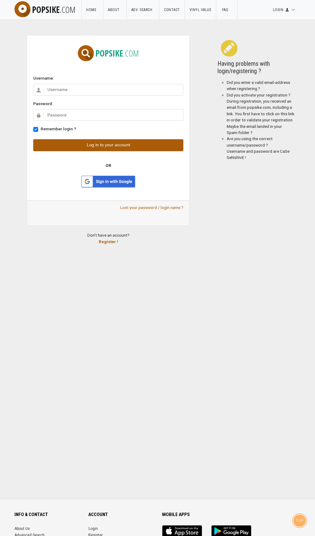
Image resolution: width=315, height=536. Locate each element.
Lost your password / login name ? (151, 207)
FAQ (227, 10)
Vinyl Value (200, 10)
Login (93, 528)
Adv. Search (143, 10)
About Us (22, 528)
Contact (172, 10)
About (115, 10)
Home (92, 10)
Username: (43, 78)
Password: (43, 103)
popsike (53, 9)
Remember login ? (58, 128)
